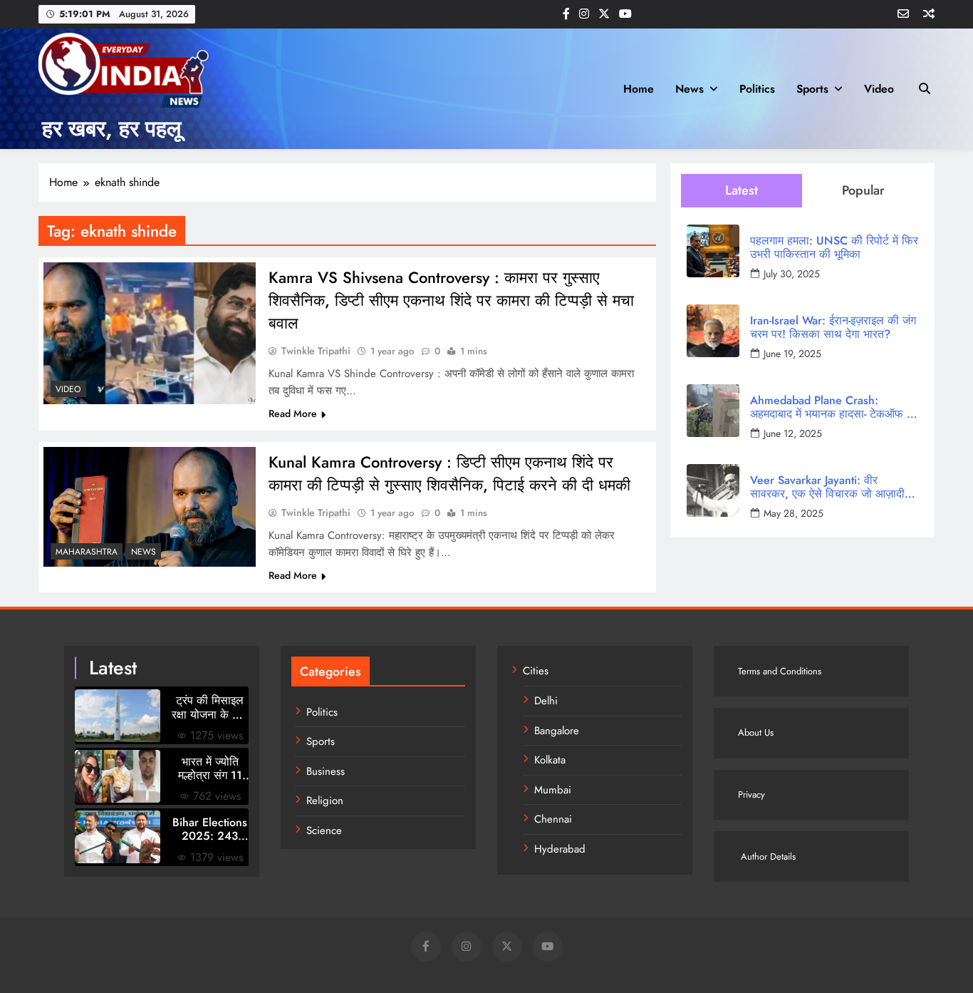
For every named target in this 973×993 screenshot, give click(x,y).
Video (879, 89)
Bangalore (556, 731)
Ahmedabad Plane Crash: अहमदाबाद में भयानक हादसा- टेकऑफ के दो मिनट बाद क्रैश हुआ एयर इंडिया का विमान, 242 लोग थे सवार (832, 407)
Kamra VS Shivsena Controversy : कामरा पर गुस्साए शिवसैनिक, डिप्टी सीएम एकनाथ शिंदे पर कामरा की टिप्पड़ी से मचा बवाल (451, 300)
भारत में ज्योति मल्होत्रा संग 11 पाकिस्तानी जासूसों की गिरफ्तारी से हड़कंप (210, 768)
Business (325, 771)
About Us (756, 732)
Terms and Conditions (779, 671)
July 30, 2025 (792, 274)
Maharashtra (87, 551)
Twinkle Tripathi (315, 351)
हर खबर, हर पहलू (111, 129)
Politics (757, 89)
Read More (293, 413)
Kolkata (550, 760)
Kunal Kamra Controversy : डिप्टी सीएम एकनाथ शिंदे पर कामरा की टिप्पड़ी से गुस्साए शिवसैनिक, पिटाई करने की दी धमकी (449, 473)
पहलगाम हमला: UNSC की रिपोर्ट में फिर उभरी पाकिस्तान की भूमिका (834, 247)
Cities (535, 671)
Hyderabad (560, 849)
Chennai (553, 819)
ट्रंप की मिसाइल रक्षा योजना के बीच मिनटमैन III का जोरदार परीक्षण (210, 707)
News (689, 89)
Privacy (751, 794)
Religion (324, 800)
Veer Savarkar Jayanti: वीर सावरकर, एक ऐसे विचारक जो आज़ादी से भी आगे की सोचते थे (833, 486)
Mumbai (552, 790)
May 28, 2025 (793, 513)
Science (324, 830)
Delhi (546, 701)
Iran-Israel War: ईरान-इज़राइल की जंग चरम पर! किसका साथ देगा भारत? (833, 327)
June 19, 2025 (792, 353)
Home (638, 89)
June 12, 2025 (793, 433)
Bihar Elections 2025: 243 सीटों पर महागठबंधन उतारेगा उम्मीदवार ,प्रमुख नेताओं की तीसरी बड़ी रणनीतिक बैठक (210, 829)
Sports (812, 89)
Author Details (767, 856)
